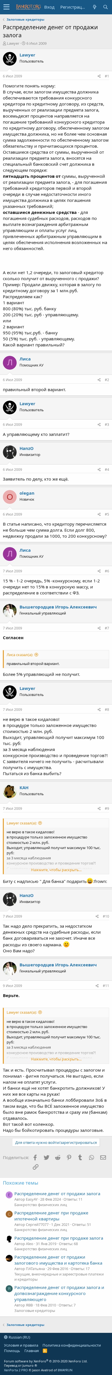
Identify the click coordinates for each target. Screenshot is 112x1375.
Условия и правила (21, 1345)
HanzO (27, 448)
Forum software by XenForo (46, 1361)
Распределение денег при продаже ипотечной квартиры (51, 1216)
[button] (6, 7)
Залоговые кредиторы (34, 1310)
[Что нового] (94, 7)
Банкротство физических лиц (40, 1204)
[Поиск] (105, 7)
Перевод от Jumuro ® (20, 1365)
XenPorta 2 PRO (16, 1370)
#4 (107, 469)
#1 (107, 76)
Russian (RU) (19, 1337)
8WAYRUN (65, 1370)
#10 (106, 916)
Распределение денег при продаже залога (58, 1238)
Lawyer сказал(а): (22, 823)
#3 (107, 424)
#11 (106, 985)
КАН (24, 787)
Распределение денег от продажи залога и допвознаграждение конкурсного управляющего (59, 1293)
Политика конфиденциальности (72, 1345)
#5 (107, 514)
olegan (27, 493)
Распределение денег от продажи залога (57, 1193)
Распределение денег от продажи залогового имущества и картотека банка (58, 1260)
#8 (107, 709)
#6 (107, 571)
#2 (107, 379)
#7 (107, 628)
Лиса (25, 359)
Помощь (12, 1350)
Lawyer (13, 43)
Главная (31, 1350)
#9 (107, 808)
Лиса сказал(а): (20, 654)
